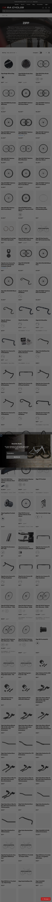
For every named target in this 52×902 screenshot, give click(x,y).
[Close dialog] (1, 436)
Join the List (17, 457)
